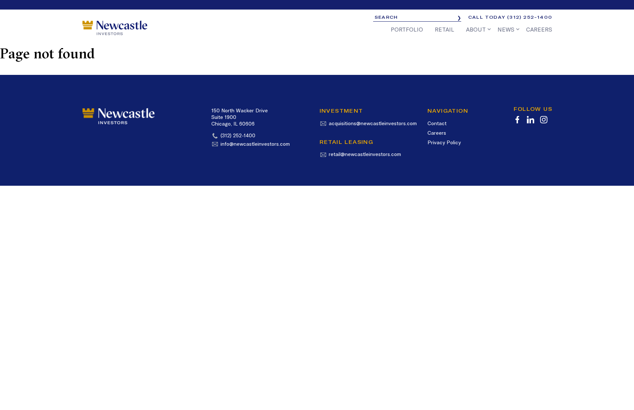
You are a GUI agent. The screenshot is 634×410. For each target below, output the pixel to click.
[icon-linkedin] (530, 119)
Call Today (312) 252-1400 (510, 17)
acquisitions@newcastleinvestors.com (373, 123)
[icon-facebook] (517, 119)
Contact (437, 123)
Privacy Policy (444, 142)
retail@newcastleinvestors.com (365, 154)
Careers (436, 133)
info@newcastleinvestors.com (255, 144)
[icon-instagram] (543, 119)
